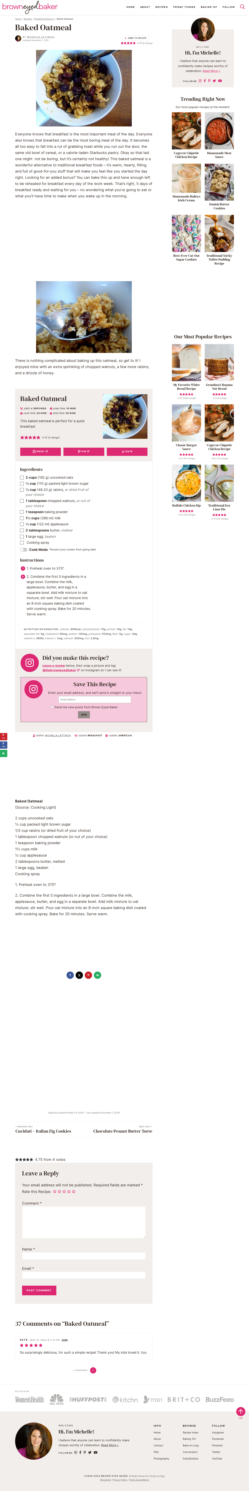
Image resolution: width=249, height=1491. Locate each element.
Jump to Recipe (137, 38)
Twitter (216, 1451)
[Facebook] (205, 81)
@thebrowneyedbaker (59, 670)
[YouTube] (220, 81)
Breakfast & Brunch (44, 18)
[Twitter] (214, 81)
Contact (158, 1445)
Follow (229, 7)
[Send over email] (97, 975)
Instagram (218, 1432)
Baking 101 (209, 7)
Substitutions (190, 1458)
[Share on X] (79, 975)
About (145, 7)
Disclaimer (105, 1479)
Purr (162, 1476)
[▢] (22, 478)
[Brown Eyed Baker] (30, 7)
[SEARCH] (244, 7)
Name (28, 1249)
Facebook (218, 1438)
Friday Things (184, 7)
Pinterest (217, 1445)
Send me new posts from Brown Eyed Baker (86, 707)
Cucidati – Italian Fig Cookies (43, 1130)
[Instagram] (200, 81)
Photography (161, 1458)
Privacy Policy (120, 1479)
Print (40, 451)
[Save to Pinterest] (88, 975)
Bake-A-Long (191, 1445)
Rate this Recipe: (36, 1191)
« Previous (80, 1370)
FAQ (156, 1451)
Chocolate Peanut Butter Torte (122, 1130)
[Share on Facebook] (70, 975)
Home (131, 7)
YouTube (217, 1458)
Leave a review (53, 665)
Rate (129, 451)
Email (28, 1268)
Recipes (161, 7)
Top (241, 1418)
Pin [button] (83, 451)
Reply (64, 1340)
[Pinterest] (209, 81)
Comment (32, 1203)
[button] (22, 437)
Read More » (211, 71)
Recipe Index (191, 1432)
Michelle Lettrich (41, 37)
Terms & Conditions (139, 1479)
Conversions (190, 1451)
